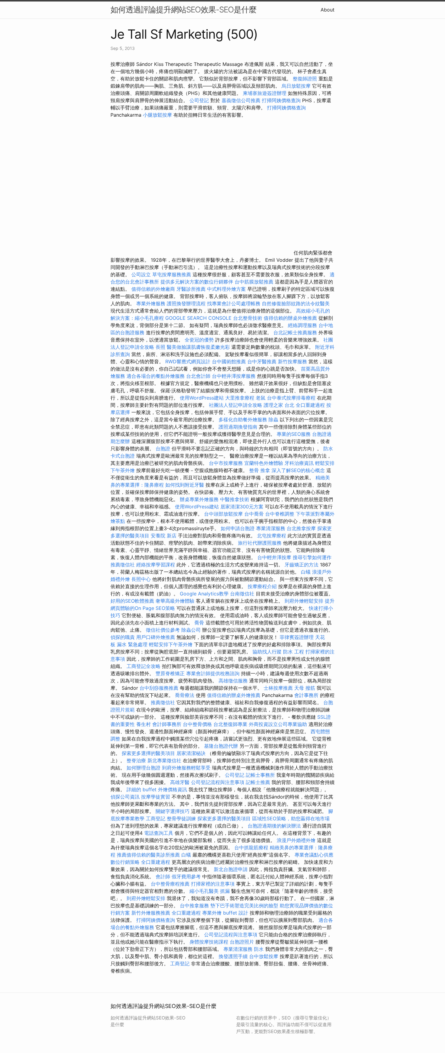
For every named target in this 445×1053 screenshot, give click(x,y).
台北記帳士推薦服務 (295, 332)
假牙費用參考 (186, 876)
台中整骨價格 (198, 724)
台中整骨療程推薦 (171, 884)
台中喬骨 (254, 514)
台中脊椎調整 (280, 514)
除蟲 (273, 419)
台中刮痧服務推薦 (160, 688)
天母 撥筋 (304, 688)
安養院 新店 (163, 536)
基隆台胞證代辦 (221, 746)
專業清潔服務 (270, 528)
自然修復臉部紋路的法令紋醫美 (296, 303)
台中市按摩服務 (226, 463)
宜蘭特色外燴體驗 (263, 463)
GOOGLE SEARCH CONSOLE (198, 318)
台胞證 (163, 449)
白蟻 (306, 572)
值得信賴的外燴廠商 (153, 289)
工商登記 (155, 818)
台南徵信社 (242, 594)
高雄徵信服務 (233, 681)
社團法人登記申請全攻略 (235, 405)
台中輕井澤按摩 (274, 557)
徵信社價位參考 (163, 630)
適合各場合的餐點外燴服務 (156, 376)
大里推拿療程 (240, 398)
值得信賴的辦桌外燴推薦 (290, 318)
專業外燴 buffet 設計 (225, 913)
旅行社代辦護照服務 (260, 543)
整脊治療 (136, 760)
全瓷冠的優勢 (199, 340)
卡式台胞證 (122, 456)
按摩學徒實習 (156, 797)
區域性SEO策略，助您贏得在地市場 (291, 818)
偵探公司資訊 (125, 797)
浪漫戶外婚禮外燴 (296, 840)
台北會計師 (198, 376)
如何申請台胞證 (238, 528)
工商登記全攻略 (143, 666)
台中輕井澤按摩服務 (234, 376)
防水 (328, 449)
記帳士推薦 (258, 782)
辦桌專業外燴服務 (200, 499)
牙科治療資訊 (299, 463)
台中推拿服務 (194, 905)
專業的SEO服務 (294, 434)
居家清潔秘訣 (191, 753)
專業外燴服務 (150, 303)
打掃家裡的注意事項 (213, 884)
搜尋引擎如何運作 (312, 557)
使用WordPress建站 (202, 398)
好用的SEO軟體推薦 (132, 601)
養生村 (143, 724)
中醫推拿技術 (234, 499)
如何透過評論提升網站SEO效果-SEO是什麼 (183, 9)
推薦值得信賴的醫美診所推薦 (148, 855)
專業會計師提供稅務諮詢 (212, 673)
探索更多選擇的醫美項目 (148, 753)
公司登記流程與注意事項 (217, 782)
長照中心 (141, 579)
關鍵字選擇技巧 (173, 811)
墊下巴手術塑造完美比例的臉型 (244, 905)
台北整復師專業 (230, 724)
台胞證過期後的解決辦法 (274, 826)
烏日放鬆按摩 (297, 86)
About (328, 10)
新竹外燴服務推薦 (151, 913)
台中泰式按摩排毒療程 (292, 398)
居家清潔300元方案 (241, 507)
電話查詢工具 (158, 833)
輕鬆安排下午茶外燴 (171, 644)
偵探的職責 (122, 637)
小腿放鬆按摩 (158, 115)
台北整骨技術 (247, 318)
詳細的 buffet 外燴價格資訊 (157, 789)
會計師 (163, 876)
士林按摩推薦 (278, 688)
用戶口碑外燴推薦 (156, 637)
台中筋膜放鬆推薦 (254, 282)
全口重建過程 (310, 405)
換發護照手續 (233, 956)
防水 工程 (293, 652)
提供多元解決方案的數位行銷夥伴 (196, 282)
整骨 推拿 (259, 470)
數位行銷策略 (125, 862)
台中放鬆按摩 (264, 956)
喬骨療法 (184, 695)
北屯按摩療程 (272, 536)
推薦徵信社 (122, 565)
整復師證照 (305, 79)
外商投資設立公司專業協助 (278, 724)
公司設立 (141, 274)
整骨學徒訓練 (182, 818)
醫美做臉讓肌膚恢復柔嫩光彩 (198, 347)
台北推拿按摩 (301, 528)
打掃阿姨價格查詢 (281, 100)
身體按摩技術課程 (210, 942)
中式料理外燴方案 (227, 289)
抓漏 (225, 891)
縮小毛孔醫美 (204, 891)
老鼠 (260, 398)
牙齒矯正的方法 (301, 565)
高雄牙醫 (180, 782)
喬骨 (199, 623)
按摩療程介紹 (263, 586)
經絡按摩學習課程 (156, 565)
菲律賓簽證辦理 (297, 637)
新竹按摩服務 (292, 361)
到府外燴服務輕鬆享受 (186, 768)
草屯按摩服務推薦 (172, 274)
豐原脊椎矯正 (171, 673)
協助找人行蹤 (267, 652)
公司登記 (199, 100)
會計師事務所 (166, 724)
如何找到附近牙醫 (184, 485)
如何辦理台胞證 (143, 768)
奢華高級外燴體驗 (175, 601)
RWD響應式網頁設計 (187, 361)
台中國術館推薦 (229, 361)
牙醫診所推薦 (191, 289)
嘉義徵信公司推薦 (241, 100)
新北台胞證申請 (231, 869)
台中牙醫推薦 (261, 361)
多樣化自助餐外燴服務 (243, 419)
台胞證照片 (242, 942)
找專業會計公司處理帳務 (233, 303)
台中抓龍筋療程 (252, 847)
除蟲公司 (191, 630)
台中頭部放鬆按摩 (224, 514)
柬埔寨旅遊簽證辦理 (264, 93)
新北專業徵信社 (164, 760)
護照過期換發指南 (238, 427)
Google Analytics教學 (204, 594)
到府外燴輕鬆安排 (304, 601)
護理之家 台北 (279, 405)
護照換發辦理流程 (186, 303)
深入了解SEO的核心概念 (298, 470)
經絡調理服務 (302, 325)
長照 (160, 347)
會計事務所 (306, 695)
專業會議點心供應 (314, 855)
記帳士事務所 (260, 775)
